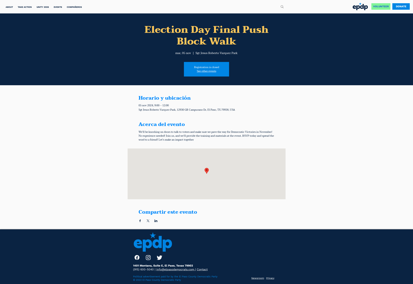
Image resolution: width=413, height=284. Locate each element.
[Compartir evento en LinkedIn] (155, 220)
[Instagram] (148, 257)
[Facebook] (137, 257)
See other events (206, 71)
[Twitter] (159, 257)
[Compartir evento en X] (148, 220)
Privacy (270, 278)
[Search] (282, 6)
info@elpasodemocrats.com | (176, 269)
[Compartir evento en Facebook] (140, 220)
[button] (24, 7)
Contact (202, 269)
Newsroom (257, 278)
